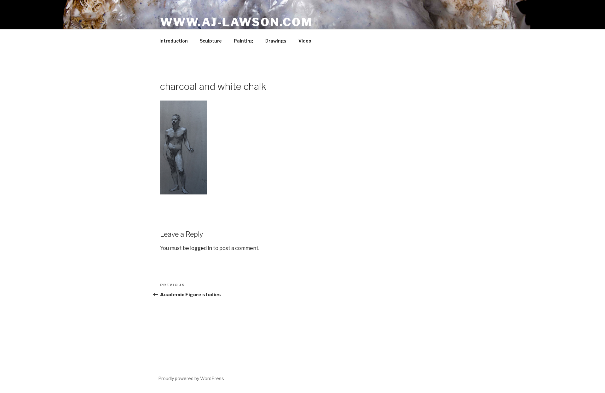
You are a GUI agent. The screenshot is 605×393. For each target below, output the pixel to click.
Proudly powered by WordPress (191, 378)
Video (304, 40)
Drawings (275, 40)
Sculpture (211, 40)
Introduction (173, 40)
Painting (243, 40)
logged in (201, 248)
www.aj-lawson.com (236, 22)
